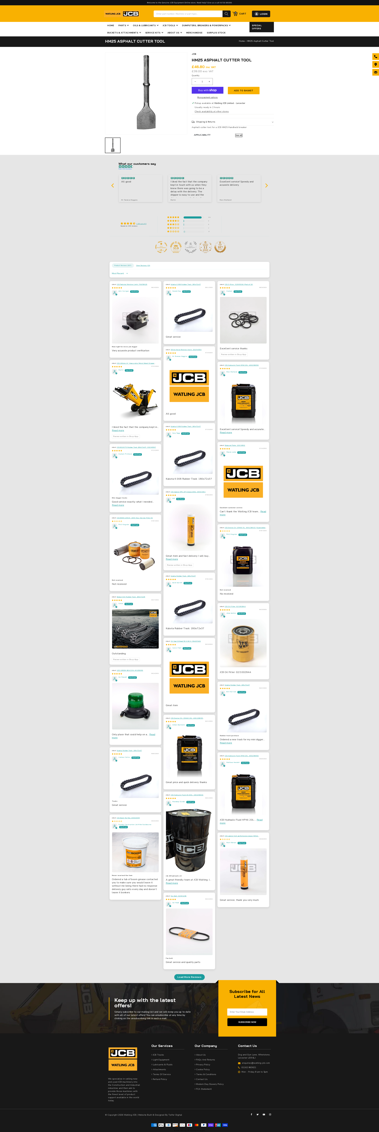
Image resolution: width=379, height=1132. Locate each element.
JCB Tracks (158, 1054)
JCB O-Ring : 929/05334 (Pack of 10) (239, 284)
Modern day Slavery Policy (210, 1084)
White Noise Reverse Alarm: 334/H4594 (186, 350)
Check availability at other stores (212, 111)
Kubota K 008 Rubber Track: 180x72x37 (186, 284)
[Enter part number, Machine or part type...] (227, 14)
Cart (240, 13)
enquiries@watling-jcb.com (256, 1063)
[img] (191, 167)
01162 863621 (248, 1067)
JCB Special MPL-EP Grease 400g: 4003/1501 (188, 492)
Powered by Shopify (197, 1131)
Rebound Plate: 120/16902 (235, 445)
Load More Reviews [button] (189, 977)
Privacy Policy (203, 1064)
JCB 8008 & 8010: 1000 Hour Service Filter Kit (135, 518)
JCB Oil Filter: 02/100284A (235, 606)
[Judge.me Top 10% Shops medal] (220, 247)
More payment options (207, 97)
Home (242, 41)
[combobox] (188, 14)
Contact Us (202, 1079)
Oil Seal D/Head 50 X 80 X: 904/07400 (186, 641)
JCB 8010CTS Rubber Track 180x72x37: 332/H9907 (136, 447)
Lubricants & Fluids (162, 1064)
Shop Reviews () (143, 266)
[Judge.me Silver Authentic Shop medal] (191, 247)
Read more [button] (118, 430)
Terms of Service (161, 1074)
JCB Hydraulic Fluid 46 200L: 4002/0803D (187, 795)
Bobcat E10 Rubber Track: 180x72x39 (131, 597)
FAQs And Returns (205, 1059)
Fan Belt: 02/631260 (179, 896)
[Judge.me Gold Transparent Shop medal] (161, 247)
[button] (233, 122)
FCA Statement (204, 1089)
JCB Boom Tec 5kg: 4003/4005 (128, 818)
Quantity (195, 75)
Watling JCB (185, 1131)
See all (238, 135)
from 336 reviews (125, 169)
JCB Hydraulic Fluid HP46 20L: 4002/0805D (242, 365)
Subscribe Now (247, 1022)
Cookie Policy (203, 1069)
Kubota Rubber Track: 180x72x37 (183, 576)
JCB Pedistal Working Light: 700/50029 (132, 284)
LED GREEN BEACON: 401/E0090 (130, 670)
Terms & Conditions (206, 1074)
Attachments (159, 1069)
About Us (201, 1054)
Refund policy (159, 1079)
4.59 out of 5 (141, 224)
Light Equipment (160, 1059)
